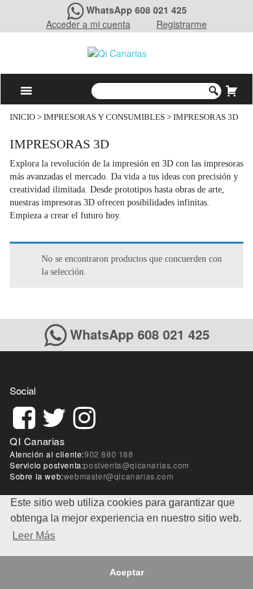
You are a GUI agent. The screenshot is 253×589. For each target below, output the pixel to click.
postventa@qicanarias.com (136, 464)
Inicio (22, 117)
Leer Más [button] (33, 535)
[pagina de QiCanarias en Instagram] (84, 415)
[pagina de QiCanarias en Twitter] (54, 415)
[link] (24, 415)
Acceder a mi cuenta (88, 23)
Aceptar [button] (127, 572)
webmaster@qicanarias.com (118, 475)
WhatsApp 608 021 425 (136, 9)
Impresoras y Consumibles (104, 117)
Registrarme (181, 23)
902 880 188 (109, 453)
